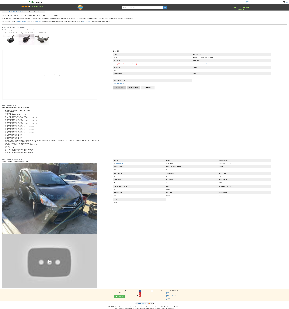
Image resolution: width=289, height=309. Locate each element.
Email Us (241, 9)
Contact (168, 294)
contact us (38, 21)
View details (208, 64)
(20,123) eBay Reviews (37, 6)
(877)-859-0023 (241, 7)
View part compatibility (119, 83)
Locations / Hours (145, 2)
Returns (168, 297)
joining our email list (87, 21)
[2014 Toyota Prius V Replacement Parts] (49, 198)
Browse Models (134, 2)
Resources (155, 2)
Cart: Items (251, 2)
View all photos (119, 163)
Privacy (168, 298)
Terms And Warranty (171, 295)
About (286, 2)
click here (51, 75)
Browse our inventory (21, 21)
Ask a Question (134, 87)
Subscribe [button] (120, 296)
